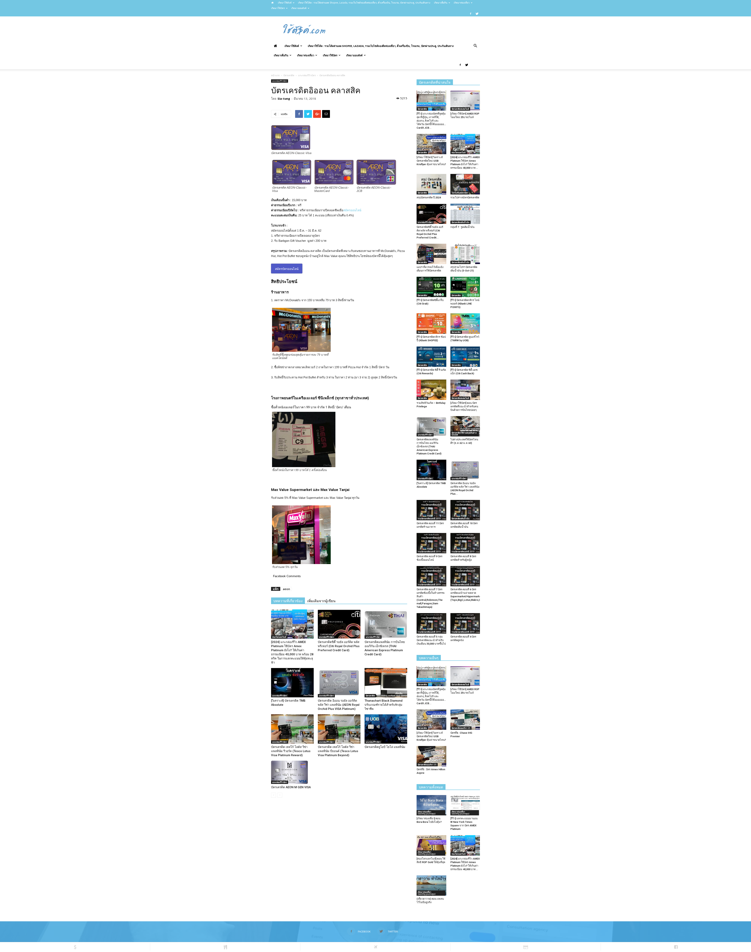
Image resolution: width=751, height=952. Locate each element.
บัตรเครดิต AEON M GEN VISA (291, 787)
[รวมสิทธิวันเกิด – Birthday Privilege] (431, 390)
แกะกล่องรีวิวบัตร (307, 75)
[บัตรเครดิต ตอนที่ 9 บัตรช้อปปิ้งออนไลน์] (431, 543)
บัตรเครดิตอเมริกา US (461, 728)
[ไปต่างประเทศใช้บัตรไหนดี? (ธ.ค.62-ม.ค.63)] (465, 426)
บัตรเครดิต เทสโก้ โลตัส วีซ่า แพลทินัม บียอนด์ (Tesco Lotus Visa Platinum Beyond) (338, 751)
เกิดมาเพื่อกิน (440, 2)
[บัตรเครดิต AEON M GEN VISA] (292, 772)
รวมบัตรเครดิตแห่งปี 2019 (429, 518)
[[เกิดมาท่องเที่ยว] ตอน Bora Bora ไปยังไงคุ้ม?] (431, 805)
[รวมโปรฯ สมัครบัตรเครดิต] (465, 184)
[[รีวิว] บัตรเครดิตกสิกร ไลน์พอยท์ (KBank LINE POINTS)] (465, 287)
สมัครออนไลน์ (352, 210)
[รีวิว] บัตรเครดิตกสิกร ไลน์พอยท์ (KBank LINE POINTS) (464, 304)
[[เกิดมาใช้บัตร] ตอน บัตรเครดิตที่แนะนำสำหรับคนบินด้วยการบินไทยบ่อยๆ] (465, 390)
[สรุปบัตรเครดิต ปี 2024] (431, 184)
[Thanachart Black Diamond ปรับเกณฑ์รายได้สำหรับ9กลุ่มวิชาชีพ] (386, 682)
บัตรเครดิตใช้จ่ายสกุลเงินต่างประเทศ (464, 433)
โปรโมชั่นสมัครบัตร (460, 192)
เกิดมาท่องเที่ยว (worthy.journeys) (427, 812)
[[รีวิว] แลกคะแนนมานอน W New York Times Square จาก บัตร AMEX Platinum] (465, 805)
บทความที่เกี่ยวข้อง (288, 601)
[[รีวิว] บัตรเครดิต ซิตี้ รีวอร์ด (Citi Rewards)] (431, 357)
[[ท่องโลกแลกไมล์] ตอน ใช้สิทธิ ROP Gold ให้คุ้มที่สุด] (431, 845)
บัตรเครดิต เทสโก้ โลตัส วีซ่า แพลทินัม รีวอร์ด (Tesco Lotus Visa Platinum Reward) (290, 751)
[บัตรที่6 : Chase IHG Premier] (465, 719)
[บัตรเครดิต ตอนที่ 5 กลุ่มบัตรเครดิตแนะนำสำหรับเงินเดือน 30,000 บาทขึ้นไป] (431, 623)
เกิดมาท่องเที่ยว (462, 2)
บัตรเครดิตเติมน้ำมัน (460, 222)
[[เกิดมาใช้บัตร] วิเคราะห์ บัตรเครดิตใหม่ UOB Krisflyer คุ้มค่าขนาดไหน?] (431, 144)
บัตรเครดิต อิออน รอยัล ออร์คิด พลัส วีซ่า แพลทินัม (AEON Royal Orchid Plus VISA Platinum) (338, 705)
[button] (475, 46)
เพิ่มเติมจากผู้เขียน (321, 601)
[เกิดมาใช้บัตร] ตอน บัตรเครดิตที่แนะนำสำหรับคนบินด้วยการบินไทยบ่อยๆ (464, 406)
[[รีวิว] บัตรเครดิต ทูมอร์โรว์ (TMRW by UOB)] (465, 323)
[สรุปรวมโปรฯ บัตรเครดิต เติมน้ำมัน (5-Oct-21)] (465, 254)
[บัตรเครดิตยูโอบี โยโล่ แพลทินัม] (386, 729)
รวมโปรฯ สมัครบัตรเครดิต (464, 197)
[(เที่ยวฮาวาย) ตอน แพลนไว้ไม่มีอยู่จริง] (431, 885)
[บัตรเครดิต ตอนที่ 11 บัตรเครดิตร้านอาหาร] (431, 510)
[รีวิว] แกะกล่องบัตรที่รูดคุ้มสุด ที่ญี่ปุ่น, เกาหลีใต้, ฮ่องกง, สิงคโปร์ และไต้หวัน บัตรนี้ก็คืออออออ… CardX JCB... (431, 120)
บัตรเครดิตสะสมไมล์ (460, 108)
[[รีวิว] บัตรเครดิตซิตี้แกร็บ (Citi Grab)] (431, 287)
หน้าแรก (275, 75)
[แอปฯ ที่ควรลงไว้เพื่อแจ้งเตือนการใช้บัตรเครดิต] (431, 254)
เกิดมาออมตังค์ (298, 8)
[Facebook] (470, 13)
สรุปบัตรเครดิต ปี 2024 (429, 197)
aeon (286, 589)
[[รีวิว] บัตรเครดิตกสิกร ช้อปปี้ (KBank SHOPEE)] (431, 323)
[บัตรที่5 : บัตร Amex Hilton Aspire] (431, 756)
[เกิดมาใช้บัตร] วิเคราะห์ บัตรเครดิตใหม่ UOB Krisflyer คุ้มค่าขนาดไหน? (431, 161)
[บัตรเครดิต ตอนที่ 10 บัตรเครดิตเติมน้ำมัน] (465, 510)
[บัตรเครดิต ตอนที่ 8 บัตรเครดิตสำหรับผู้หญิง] (465, 543)
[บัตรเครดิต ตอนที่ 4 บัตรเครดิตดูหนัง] (465, 623)
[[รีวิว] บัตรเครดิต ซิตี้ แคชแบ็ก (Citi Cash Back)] (465, 357)
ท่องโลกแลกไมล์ (279, 637)
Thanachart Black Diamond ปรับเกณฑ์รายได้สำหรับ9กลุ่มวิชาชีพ (383, 705)
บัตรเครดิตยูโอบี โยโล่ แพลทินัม (385, 747)
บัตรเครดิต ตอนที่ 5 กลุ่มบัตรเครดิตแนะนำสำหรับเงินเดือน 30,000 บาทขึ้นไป (431, 640)
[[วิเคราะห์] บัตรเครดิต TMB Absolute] (292, 682)
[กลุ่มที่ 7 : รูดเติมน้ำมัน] (465, 214)
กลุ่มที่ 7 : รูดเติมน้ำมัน (462, 227)
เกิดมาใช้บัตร (278, 8)
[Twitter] (477, 13)
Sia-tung (284, 98)
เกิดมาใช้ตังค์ (285, 2)
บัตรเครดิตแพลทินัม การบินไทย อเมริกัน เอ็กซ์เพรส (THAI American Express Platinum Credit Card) (429, 446)
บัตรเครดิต (288, 75)
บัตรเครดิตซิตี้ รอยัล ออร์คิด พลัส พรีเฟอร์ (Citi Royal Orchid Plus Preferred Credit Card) (338, 646)
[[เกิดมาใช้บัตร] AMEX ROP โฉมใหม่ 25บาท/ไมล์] (465, 100)
